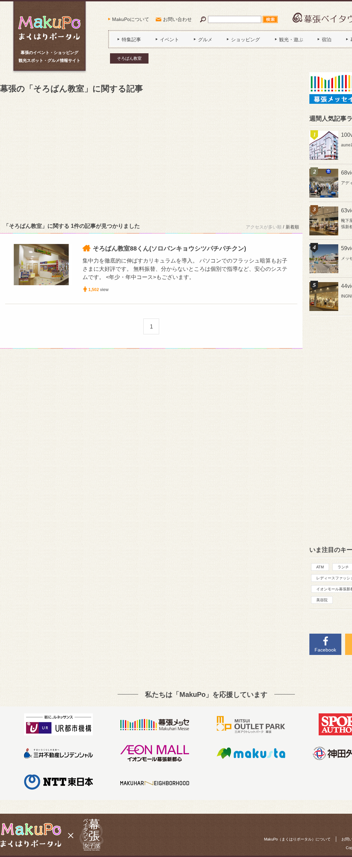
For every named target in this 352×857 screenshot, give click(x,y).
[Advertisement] (151, 157)
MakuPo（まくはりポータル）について (297, 839)
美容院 (322, 600)
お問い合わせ (177, 19)
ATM (320, 567)
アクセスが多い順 (264, 227)
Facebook (325, 650)
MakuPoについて (130, 19)
